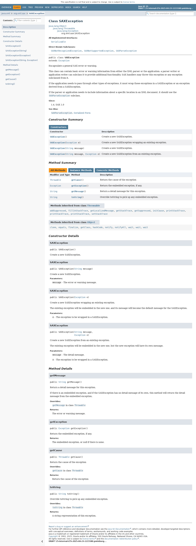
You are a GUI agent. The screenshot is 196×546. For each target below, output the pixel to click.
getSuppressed (142, 210)
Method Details (10, 65)
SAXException (36, 13)
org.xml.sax (19, 13)
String (69, 148)
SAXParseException (126, 51)
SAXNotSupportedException (98, 51)
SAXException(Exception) (18, 55)
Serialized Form (82, 113)
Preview (39, 7)
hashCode (98, 227)
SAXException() (13, 46)
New (47, 7)
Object (91, 222)
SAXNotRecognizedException (66, 51)
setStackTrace (99, 214)
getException (78, 185)
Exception (64, 60)
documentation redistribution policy (121, 539)
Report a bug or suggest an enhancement (68, 527)
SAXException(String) (16, 51)
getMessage (77, 191)
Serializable (58, 42)
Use (24, 7)
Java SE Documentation (119, 529)
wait (130, 227)
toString (76, 197)
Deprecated (57, 7)
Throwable (55, 180)
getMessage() (12, 70)
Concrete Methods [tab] (108, 170)
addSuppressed (58, 210)
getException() (13, 74)
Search (76, 7)
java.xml (5, 13)
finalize (73, 227)
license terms (129, 2)
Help (84, 7)
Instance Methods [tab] (81, 170)
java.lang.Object (57, 26)
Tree (30, 7)
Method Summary (12, 36)
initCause (158, 210)
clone (53, 227)
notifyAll (120, 227)
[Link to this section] (85, 119)
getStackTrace (124, 210)
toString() (10, 84)
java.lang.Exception (67, 31)
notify (108, 227)
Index (68, 7)
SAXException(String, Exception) (22, 60)
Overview (6, 7)
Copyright (53, 536)
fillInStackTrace (78, 210)
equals (62, 227)
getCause (76, 180)
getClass (85, 227)
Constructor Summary (14, 32)
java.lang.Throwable (64, 28)
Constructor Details (12, 41)
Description (9, 27)
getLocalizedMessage (102, 210)
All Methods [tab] (58, 170)
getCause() (11, 79)
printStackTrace (175, 210)
